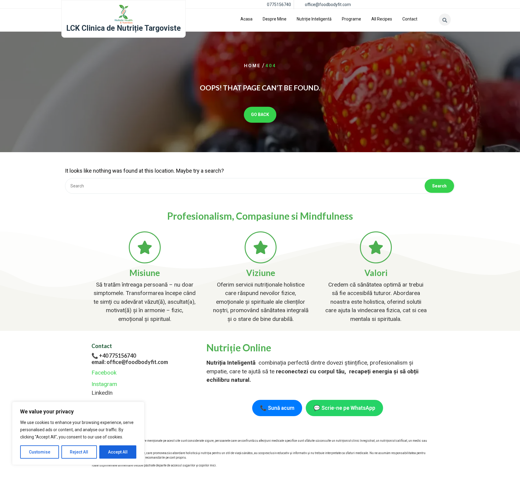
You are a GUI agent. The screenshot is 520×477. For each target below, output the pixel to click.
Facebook (103, 372)
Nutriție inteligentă (314, 19)
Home (252, 65)
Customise (39, 452)
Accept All (118, 452)
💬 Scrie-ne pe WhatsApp (344, 408)
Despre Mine (274, 19)
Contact (409, 19)
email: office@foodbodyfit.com (129, 362)
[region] (78, 433)
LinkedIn (102, 392)
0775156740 (279, 4)
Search (439, 186)
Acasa (246, 19)
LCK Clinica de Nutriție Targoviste (123, 28)
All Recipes (381, 19)
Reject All (79, 452)
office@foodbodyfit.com (328, 4)
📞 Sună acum (277, 408)
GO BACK (260, 114)
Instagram (104, 384)
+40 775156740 (117, 355)
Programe (351, 19)
